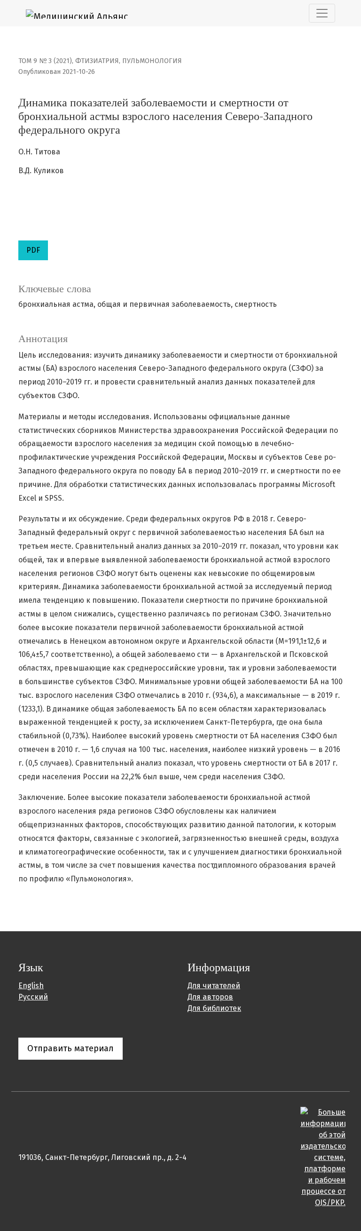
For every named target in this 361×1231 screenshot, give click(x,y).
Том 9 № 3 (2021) (45, 61)
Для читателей (214, 985)
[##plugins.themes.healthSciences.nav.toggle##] (322, 13)
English (31, 985)
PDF (33, 250)
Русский (33, 996)
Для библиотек (214, 1008)
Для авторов (210, 996)
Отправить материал (70, 1048)
